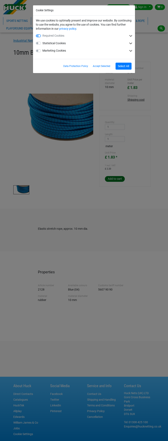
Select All (123, 66)
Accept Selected (101, 66)
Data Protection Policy (75, 66)
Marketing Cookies (54, 50)
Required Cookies (53, 35)
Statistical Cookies (54, 43)
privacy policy (67, 28)
